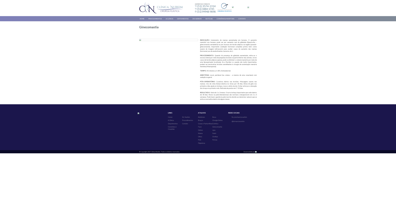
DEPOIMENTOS (183, 19)
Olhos (200, 137)
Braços (200, 120)
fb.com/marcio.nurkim (239, 117)
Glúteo (200, 130)
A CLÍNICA (169, 19)
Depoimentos (173, 124)
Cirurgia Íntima (217, 120)
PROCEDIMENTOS (155, 19)
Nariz (214, 133)
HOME (142, 19)
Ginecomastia (217, 127)
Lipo (213, 130)
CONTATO (242, 19)
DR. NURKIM (197, 19)
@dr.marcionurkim (238, 121)
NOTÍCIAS (209, 19)
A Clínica (171, 120)
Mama (200, 133)
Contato (185, 124)
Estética (215, 124)
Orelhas (215, 137)
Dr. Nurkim (186, 117)
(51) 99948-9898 (206, 12)
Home (170, 117)
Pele (199, 140)
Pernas (214, 140)
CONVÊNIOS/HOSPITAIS (225, 19)
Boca (214, 117)
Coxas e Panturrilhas (205, 124)
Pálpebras (201, 143)
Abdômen (201, 117)
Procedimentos (187, 120)
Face (200, 127)
